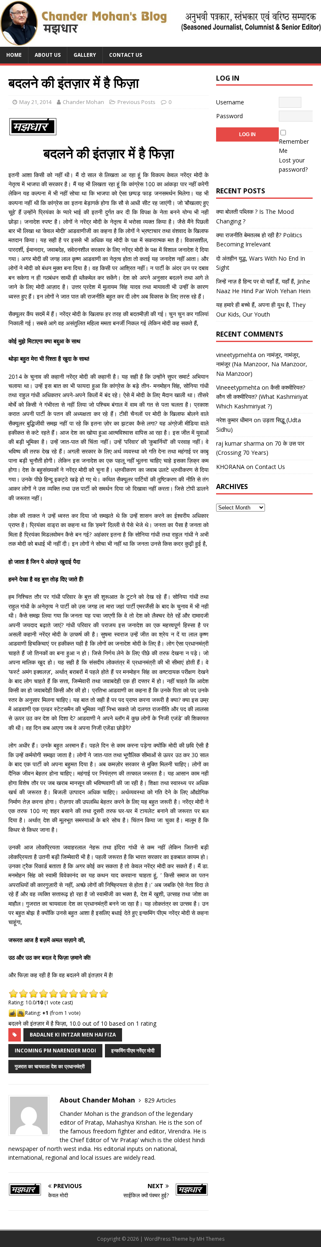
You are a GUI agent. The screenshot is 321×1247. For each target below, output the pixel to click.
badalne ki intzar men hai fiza (73, 1034)
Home (14, 54)
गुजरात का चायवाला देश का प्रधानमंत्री (50, 1066)
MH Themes (210, 1238)
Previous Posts (136, 102)
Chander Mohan (83, 102)
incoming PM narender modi (55, 1050)
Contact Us (125, 54)
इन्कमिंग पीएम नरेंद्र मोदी (133, 1050)
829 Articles (160, 1100)
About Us (48, 54)
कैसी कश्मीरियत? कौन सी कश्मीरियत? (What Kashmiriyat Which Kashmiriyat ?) (262, 396)
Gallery (85, 54)
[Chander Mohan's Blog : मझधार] (160, 42)
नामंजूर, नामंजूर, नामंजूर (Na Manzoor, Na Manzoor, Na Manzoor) (261, 364)
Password (229, 116)
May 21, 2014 (35, 102)
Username (230, 102)
